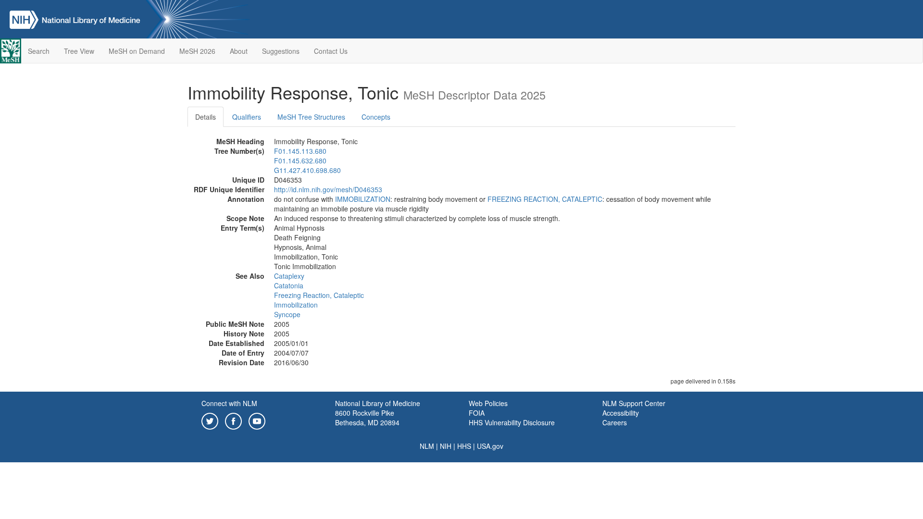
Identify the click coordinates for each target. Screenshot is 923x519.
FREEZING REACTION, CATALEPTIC (544, 199)
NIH (445, 446)
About (239, 51)
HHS (464, 446)
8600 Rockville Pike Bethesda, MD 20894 (367, 417)
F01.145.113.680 (300, 151)
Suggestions (280, 51)
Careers (614, 422)
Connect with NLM (229, 403)
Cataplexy (289, 276)
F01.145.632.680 (300, 160)
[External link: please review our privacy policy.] (209, 420)
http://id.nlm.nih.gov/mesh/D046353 (328, 189)
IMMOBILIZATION (362, 199)
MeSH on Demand (137, 51)
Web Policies (488, 403)
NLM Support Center (633, 403)
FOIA (477, 413)
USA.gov (490, 446)
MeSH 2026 (197, 51)
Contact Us (331, 51)
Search (39, 51)
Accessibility (620, 413)
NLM (427, 446)
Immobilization (296, 304)
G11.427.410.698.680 (307, 170)
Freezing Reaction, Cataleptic (319, 295)
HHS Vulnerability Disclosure (512, 422)
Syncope (287, 314)
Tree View (79, 51)
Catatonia (288, 285)
